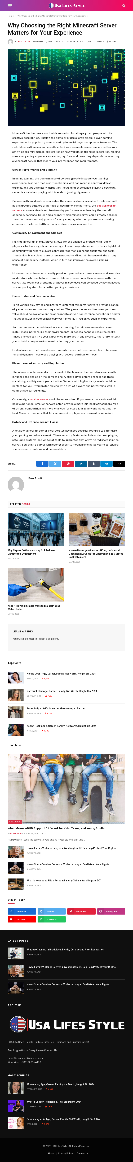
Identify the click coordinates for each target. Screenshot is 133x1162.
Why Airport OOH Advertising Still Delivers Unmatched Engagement (32, 552)
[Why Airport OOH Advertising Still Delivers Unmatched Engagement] (36, 529)
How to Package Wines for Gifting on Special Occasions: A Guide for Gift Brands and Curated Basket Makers (96, 553)
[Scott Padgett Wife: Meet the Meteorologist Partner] (16, 712)
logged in (31, 638)
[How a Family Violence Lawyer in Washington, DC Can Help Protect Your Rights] (16, 852)
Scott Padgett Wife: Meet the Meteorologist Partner (56, 708)
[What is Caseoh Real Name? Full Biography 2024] (16, 1106)
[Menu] (10, 5)
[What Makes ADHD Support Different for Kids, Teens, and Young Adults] (66, 789)
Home (11, 16)
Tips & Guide (15, 822)
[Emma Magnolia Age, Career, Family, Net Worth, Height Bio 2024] (16, 1123)
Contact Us (82, 1153)
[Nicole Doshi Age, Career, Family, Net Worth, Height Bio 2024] (16, 677)
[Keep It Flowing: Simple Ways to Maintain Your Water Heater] (36, 585)
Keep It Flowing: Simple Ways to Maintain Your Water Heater (34, 607)
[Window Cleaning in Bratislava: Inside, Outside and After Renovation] (16, 953)
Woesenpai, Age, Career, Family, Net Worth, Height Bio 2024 (60, 1084)
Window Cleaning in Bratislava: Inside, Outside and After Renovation (65, 949)
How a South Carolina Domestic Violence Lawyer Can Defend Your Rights (68, 864)
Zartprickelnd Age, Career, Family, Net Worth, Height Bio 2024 (62, 691)
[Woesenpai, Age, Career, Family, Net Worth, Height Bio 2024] (16, 1088)
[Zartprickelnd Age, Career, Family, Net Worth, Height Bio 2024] (16, 695)
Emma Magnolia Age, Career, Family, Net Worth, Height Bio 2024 (63, 1119)
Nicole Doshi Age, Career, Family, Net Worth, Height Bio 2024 (61, 673)
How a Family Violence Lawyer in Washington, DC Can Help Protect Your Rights (71, 848)
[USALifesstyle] (66, 5)
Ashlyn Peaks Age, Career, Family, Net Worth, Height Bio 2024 (61, 726)
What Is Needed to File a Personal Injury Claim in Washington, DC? (64, 880)
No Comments (96, 42)
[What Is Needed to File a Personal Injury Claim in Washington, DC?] (16, 884)
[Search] (123, 5)
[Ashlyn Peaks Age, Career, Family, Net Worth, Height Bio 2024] (16, 730)
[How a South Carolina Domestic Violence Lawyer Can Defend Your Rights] (16, 868)
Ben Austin (24, 42)
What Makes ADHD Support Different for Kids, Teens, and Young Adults (56, 828)
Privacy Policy (65, 1153)
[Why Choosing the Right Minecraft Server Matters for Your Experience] (66, 87)
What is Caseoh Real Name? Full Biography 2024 (54, 1101)
